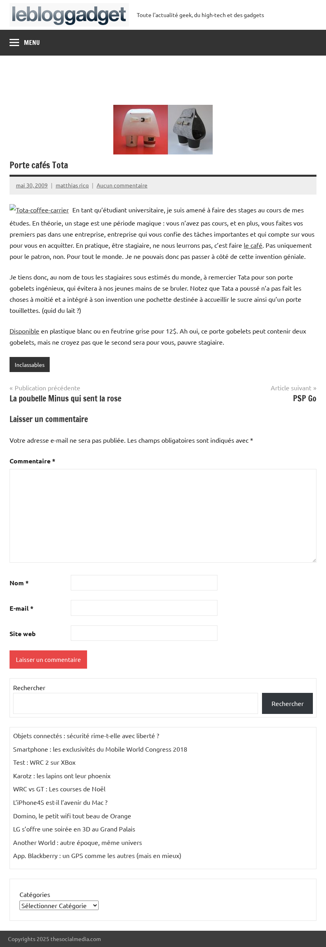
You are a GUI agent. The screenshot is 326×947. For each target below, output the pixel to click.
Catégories (34, 894)
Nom (19, 583)
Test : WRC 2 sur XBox (44, 762)
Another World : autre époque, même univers (77, 842)
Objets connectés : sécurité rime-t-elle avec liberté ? (86, 735)
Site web (23, 633)
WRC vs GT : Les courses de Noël (59, 789)
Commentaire (32, 461)
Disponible (24, 331)
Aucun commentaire (122, 185)
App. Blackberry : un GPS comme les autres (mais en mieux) (97, 855)
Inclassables (30, 364)
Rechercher (29, 687)
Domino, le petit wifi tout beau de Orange (72, 816)
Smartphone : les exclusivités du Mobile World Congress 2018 (100, 749)
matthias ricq (72, 185)
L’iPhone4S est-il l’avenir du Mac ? (60, 802)
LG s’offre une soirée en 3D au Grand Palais (74, 829)
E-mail (21, 608)
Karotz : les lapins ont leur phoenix (62, 775)
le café (253, 245)
